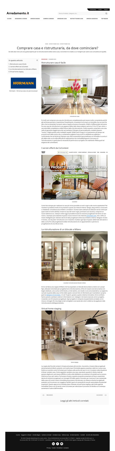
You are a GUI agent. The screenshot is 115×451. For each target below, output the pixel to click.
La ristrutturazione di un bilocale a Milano (23, 69)
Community (93, 9)
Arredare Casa (62, 18)
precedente (49, 395)
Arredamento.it (32, 13)
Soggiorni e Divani (21, 18)
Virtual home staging (16, 72)
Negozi (106, 9)
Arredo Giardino (92, 18)
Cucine (9, 18)
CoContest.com (91, 216)
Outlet (100, 9)
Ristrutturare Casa (76, 18)
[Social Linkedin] (53, 443)
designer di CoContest (53, 295)
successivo (99, 395)
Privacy (49, 448)
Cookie (54, 448)
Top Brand (104, 18)
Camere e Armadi (48, 18)
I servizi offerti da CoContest (19, 67)
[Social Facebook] (57, 443)
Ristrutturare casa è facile (18, 64)
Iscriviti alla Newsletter (92, 435)
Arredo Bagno (35, 18)
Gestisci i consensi (63, 448)
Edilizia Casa (65, 435)
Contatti (82, 435)
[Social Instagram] (61, 443)
